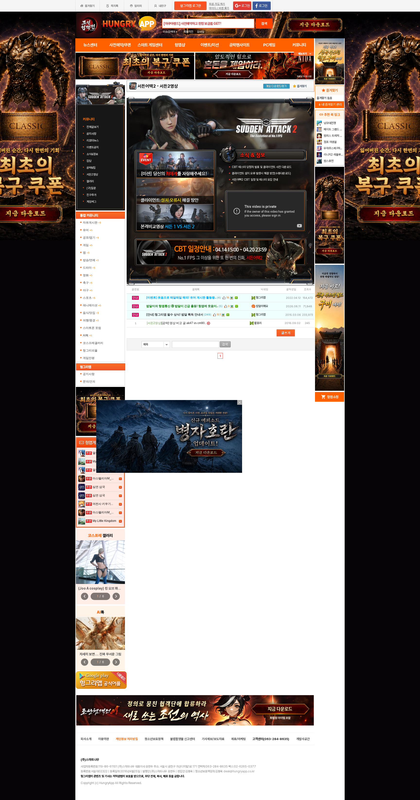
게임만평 (89, 358)
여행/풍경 (91, 320)
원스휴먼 (328, 161)
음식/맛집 (91, 313)
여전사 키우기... (103, 504)
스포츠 (89, 298)
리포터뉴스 (93, 140)
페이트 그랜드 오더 (333, 129)
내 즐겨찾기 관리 (329, 104)
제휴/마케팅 (238, 739)
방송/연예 (91, 260)
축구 (87, 282)
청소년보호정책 (154, 739)
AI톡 (87, 335)
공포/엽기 (91, 237)
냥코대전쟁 (329, 123)
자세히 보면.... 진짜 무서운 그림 (100, 654)
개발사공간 (303, 739)
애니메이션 (92, 305)
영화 (87, 275)
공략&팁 (91, 167)
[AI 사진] (100, 633)
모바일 (200, 31)
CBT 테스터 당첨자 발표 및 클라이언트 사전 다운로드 (261, 167)
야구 (87, 290)
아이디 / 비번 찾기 (219, 8)
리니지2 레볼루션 (333, 154)
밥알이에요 (261, 306)
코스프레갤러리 (93, 343)
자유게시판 (92, 222)
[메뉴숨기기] (304, 54)
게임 (87, 245)
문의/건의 (89, 381)
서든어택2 (147, 86)
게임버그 (91, 201)
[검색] (225, 344)
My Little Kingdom (104, 521)
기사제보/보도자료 (213, 739)
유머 (87, 230)
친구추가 (91, 195)
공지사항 (91, 133)
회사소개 (86, 739)
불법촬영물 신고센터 (182, 739)
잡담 (89, 161)
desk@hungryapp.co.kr (238, 771)
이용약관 (103, 739)
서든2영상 (92, 174)
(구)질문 (91, 188)
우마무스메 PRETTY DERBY (333, 148)
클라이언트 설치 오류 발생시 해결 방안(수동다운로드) (261, 173)
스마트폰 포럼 (92, 328)
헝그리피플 (90, 350)
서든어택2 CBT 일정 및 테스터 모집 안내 (255, 179)
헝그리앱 (260, 297)
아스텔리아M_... (103, 478)
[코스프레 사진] (100, 562)
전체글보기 (93, 127)
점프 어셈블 (330, 142)
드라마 (89, 267)
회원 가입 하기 (217, 4)
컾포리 (258, 323)
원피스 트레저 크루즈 (333, 135)
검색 (264, 23)
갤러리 (90, 181)
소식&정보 (92, 154)
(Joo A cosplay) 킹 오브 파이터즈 (102, 588)
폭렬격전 (188, 31)
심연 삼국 (99, 487)
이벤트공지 (93, 147)
